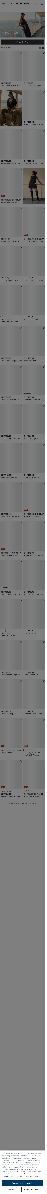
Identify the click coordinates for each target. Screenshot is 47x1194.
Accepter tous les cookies (22, 1183)
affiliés (12, 1153)
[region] (22, 1172)
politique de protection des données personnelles (20, 1176)
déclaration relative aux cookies (26, 1174)
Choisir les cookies (32, 1189)
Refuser (11, 1189)
